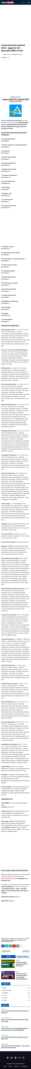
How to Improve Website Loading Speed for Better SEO (14, 1038)
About (10, 1066)
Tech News (16, 998)
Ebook (8, 956)
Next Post (25, 951)
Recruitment (25, 938)
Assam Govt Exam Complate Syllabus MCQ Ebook (21, 964)
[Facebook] (3, 57)
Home (5, 1066)
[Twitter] (6, 57)
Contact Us (16, 1066)
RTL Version (24, 1066)
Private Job (19, 938)
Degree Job (12, 938)
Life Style (16, 995)
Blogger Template (22, 956)
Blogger (16, 988)
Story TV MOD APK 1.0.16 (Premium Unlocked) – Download (15, 1012)
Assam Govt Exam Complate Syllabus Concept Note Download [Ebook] (21, 976)
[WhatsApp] (8, 57)
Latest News (16, 992)
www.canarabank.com (7, 878)
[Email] (17, 946)
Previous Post (6, 951)
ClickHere (17, 897)
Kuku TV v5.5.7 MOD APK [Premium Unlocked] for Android (14, 1020)
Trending (16, 1000)
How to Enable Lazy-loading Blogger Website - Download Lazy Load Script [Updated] (15, 1029)
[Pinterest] (14, 946)
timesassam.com (20, 1063)
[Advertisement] (15, 23)
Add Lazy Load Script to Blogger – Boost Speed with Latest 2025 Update (15, 1046)
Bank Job (6, 938)
